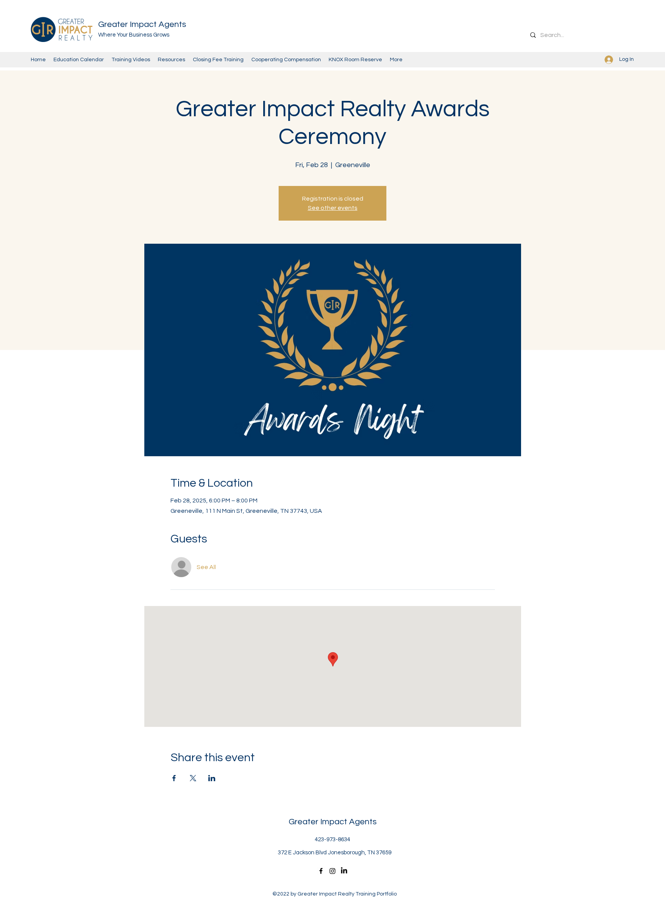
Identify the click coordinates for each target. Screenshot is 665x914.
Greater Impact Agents (142, 24)
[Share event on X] (193, 778)
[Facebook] (321, 871)
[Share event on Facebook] (174, 778)
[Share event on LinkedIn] (212, 778)
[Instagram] (332, 871)
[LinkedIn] (344, 871)
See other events (333, 208)
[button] (355, 59)
